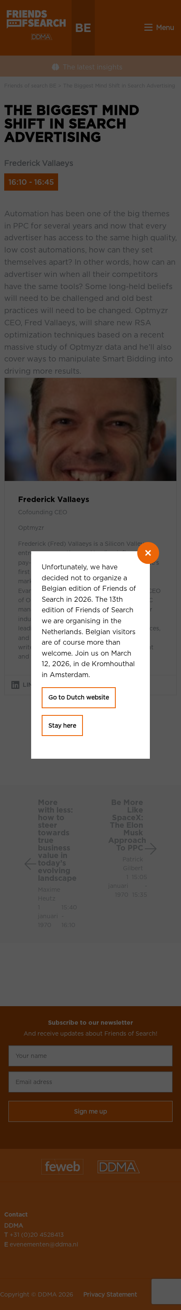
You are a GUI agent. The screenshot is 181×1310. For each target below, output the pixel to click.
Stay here (62, 725)
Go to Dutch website (78, 697)
